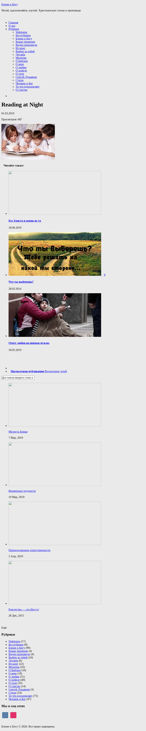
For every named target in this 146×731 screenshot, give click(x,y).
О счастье (21, 89)
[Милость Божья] (55, 425)
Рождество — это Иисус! (24, 609)
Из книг (20, 48)
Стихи (20, 80)
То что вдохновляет (28, 86)
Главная (13, 22)
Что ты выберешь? (21, 281)
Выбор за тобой (25, 51)
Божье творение (25, 41)
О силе (20, 73)
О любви (21, 67)
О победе (21, 70)
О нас (12, 25)
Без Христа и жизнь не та (25, 220)
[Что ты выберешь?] (55, 274)
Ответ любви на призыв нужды (29, 342)
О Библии (22, 60)
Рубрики (14, 28)
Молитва (21, 57)
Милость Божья (18, 431)
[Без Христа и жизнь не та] (55, 213)
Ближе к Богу (9, 4)
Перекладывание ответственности (29, 550)
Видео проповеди (26, 44)
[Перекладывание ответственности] (55, 544)
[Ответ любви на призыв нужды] (55, 335)
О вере (20, 64)
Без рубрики (23, 35)
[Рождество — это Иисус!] (55, 603)
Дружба (20, 54)
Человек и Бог (24, 83)
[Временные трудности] (55, 484)
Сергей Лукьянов (26, 77)
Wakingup (21, 32)
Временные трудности (22, 490)
